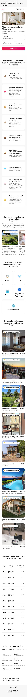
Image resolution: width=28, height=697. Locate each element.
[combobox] (13, 38)
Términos (16, 691)
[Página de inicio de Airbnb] (3, 9)
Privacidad (10, 691)
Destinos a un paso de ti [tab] (8, 649)
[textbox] (7, 44)
